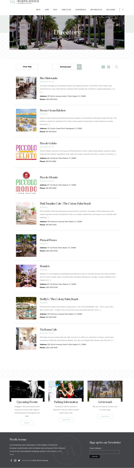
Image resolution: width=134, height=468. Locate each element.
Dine (47, 10)
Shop (38, 10)
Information (96, 10)
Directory (66, 10)
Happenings (81, 10)
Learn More (66, 420)
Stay (55, 10)
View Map (27, 67)
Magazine (110, 10)
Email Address (96, 448)
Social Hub (26, 460)
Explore (27, 423)
